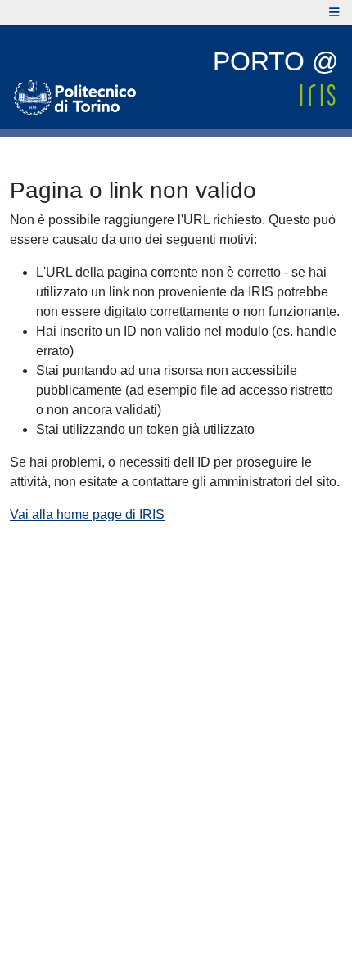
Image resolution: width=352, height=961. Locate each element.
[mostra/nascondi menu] (334, 12)
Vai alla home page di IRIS (87, 514)
